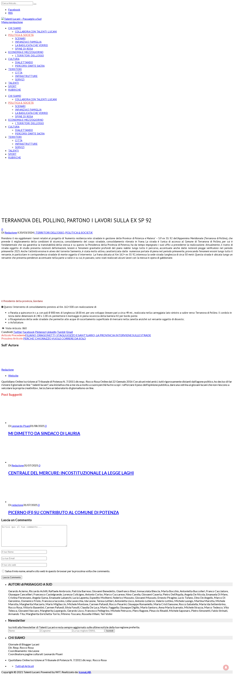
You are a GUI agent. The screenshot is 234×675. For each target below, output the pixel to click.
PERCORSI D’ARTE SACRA (30, 65)
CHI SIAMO (14, 28)
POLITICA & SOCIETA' (79, 232)
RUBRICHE (14, 89)
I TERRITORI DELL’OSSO (29, 55)
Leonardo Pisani (20, 425)
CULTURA (13, 59)
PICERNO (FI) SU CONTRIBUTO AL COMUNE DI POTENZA (63, 512)
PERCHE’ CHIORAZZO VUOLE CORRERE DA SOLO (54, 338)
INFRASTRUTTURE (26, 76)
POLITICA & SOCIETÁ (21, 35)
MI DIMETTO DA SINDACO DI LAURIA (44, 433)
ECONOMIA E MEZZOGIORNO (25, 52)
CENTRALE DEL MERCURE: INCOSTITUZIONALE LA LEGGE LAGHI (71, 472)
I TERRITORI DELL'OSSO (49, 232)
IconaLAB (85, 672)
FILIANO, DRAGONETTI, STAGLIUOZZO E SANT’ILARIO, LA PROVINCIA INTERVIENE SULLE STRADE (88, 335)
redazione (17, 504)
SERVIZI (19, 79)
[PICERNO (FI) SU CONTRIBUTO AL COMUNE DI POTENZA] (26, 501)
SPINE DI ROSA (24, 48)
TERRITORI (15, 69)
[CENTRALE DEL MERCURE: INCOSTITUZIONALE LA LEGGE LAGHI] (26, 462)
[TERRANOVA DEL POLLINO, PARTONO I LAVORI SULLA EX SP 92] (56, 211)
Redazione (11, 232)
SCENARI (20, 38)
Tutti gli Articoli (24, 666)
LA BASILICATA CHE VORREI (31, 45)
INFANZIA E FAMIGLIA (28, 41)
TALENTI (13, 83)
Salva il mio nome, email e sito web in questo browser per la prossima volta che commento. (57, 571)
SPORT (12, 86)
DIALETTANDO (24, 62)
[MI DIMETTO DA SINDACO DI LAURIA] (26, 422)
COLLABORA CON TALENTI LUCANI (36, 31)
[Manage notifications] (226, 667)
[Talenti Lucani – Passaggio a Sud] (21, 18)
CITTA (18, 72)
